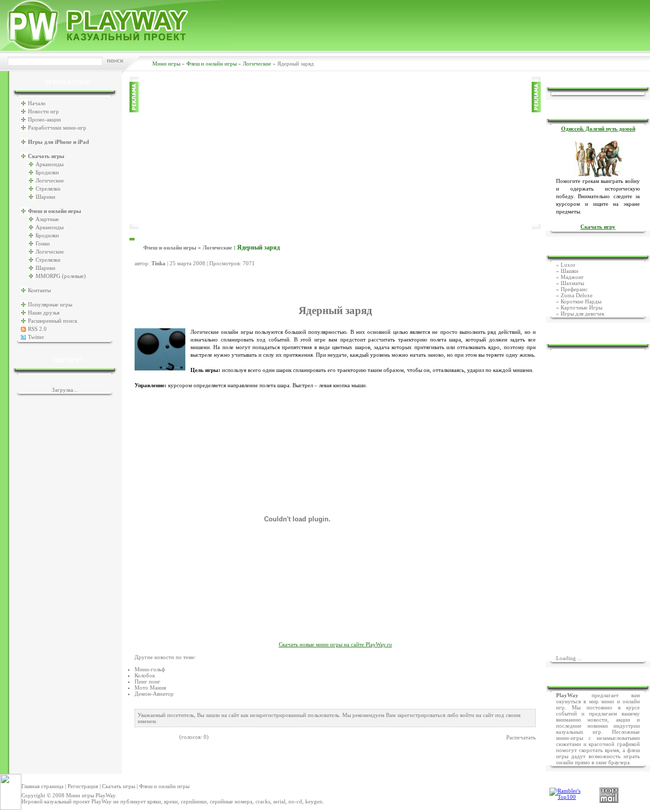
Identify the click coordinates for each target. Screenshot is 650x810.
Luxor (568, 265)
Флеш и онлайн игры (211, 63)
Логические (257, 63)
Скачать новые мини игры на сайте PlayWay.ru (335, 644)
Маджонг (572, 277)
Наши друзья (43, 312)
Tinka (158, 263)
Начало (37, 103)
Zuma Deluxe (577, 295)
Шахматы (572, 283)
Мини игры (166, 63)
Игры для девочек (582, 313)
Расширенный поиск (52, 321)
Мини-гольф (150, 669)
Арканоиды (49, 164)
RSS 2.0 (37, 329)
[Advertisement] (335, 153)
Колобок (145, 675)
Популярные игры (50, 304)
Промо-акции (44, 119)
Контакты (39, 290)
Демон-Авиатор (154, 694)
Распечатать (521, 737)
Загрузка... (65, 390)
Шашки (569, 271)
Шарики (45, 197)
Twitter (36, 337)
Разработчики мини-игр (57, 127)
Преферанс (574, 289)
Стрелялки (48, 188)
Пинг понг (147, 681)
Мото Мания (150, 687)
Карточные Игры (581, 307)
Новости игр (43, 111)
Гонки (43, 243)
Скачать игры (118, 786)
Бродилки (47, 172)
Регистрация (83, 786)
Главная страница (42, 786)
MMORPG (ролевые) (61, 276)
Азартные (47, 219)
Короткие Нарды (581, 301)
